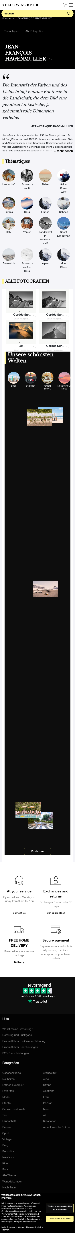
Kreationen (49, 1121)
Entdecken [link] (37, 851)
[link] (20, 5)
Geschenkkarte (11, 1073)
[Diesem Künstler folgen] (50, 59)
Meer (46, 1109)
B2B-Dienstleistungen (15, 1053)
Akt (45, 1115)
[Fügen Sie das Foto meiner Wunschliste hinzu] (34, 316)
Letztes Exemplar (12, 1085)
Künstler (6, 19)
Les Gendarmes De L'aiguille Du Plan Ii (21, 346)
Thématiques (11, 31)
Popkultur (8, 1151)
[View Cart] (65, 5)
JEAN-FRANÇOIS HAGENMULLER (34, 19)
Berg (5, 1145)
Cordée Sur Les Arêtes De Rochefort (54, 315)
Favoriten (8, 1091)
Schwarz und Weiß (13, 1109)
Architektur (49, 1073)
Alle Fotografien (34, 31)
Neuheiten (8, 1079)
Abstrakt (48, 1091)
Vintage (6, 1139)
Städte (6, 1103)
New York (8, 1157)
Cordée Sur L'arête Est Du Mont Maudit (54, 346)
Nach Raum (9, 1187)
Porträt (47, 1103)
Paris (5, 1169)
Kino (5, 1163)
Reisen (6, 1127)
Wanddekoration (12, 1181)
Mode (5, 1097)
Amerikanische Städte (56, 1127)
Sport (5, 1133)
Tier (4, 1115)
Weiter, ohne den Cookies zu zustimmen (60, 1208)
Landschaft (9, 1121)
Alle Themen (9, 1175)
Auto (46, 1079)
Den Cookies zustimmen (59, 1219)
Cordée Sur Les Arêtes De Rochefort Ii (21, 315)
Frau (46, 1097)
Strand (47, 1085)
